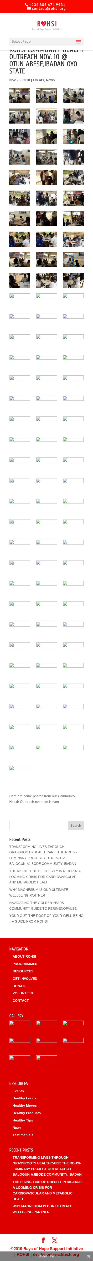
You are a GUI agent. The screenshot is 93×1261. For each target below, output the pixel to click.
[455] (46, 341)
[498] (19, 608)
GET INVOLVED (25, 979)
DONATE (19, 986)
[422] (46, 177)
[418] (73, 157)
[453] (73, 321)
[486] (19, 526)
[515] (19, 711)
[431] (19, 218)
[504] (73, 629)
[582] (19, 752)
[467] (46, 403)
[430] (73, 198)
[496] (46, 588)
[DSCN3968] (73, 1046)
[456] (73, 341)
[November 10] (19, 95)
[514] (73, 691)
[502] (19, 629)
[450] (73, 300)
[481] (46, 485)
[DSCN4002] (46, 1046)
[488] (73, 526)
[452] (46, 321)
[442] (19, 259)
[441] (73, 239)
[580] (46, 732)
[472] (19, 444)
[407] (46, 95)
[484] (46, 506)
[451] (19, 321)
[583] (46, 752)
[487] (46, 526)
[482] (73, 485)
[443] (46, 259)
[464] (19, 403)
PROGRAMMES (25, 964)
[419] (19, 177)
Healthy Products (27, 1113)
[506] (46, 649)
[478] (73, 464)
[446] (46, 280)
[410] (46, 116)
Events (38, 80)
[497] (73, 588)
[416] (19, 157)
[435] (73, 218)
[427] (19, 198)
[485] (73, 506)
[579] (19, 732)
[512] (46, 691)
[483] (19, 506)
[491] (73, 547)
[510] (73, 670)
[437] (19, 239)
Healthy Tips (23, 1120)
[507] (73, 649)
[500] (73, 608)
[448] (19, 300)
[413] (19, 136)
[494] (73, 567)
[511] (19, 691)
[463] (73, 382)
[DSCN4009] (73, 1028)
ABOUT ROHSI (24, 956)
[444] (73, 259)
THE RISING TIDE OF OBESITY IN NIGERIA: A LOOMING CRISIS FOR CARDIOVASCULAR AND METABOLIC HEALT (44, 876)
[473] (46, 444)
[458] (46, 362)
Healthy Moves (25, 1105)
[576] (46, 711)
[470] (46, 423)
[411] (73, 116)
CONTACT (21, 1000)
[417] (46, 157)
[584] (73, 752)
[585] (19, 773)
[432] (46, 218)
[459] (73, 362)
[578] (73, 711)
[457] (19, 362)
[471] (73, 423)
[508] (19, 670)
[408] (73, 95)
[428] (46, 198)
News (50, 80)
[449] (46, 300)
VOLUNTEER (23, 993)
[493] (46, 567)
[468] (73, 403)
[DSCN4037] (46, 1028)
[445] (19, 280)
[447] (73, 280)
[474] (73, 444)
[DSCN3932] (19, 1028)
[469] (19, 423)
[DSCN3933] (19, 1046)
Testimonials (23, 1135)
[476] (19, 464)
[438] (46, 239)
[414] (46, 136)
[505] (19, 649)
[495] (19, 588)
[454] (19, 341)
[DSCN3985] (19, 1063)
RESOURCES (23, 971)
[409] (19, 116)
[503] (46, 629)
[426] (73, 177)
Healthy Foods (24, 1098)
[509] (46, 670)
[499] (46, 608)
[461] (46, 382)
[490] (46, 547)
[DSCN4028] (46, 1063)
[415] (73, 136)
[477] (46, 464)
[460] (19, 382)
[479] (19, 485)
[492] (19, 567)
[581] (73, 732)
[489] (19, 547)
